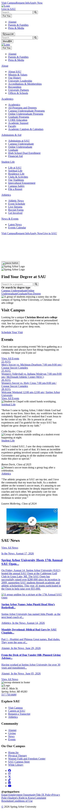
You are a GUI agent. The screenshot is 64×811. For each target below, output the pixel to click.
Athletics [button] (6, 194)
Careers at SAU (16, 710)
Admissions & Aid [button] (11, 134)
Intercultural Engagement (21, 183)
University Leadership (20, 80)
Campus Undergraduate (21, 143)
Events (12, 739)
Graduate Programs (18, 116)
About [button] (4, 65)
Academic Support (18, 123)
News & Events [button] (9, 218)
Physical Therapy (17, 755)
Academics (14, 104)
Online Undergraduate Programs (25, 113)
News (11, 736)
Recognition (14, 86)
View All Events (10, 358)
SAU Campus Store (19, 761)
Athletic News (16, 200)
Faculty (12, 126)
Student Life (8, 440)
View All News (9, 547)
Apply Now (36, 2)
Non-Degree (34, 293)
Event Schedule (16, 203)
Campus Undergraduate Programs (26, 110)
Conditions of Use (23, 800)
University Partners (18, 90)
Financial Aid (15, 156)
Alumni (12, 21)
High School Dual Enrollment (24, 153)
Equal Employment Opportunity (18, 794)
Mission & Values (17, 74)
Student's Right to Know (21, 797)
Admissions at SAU (19, 140)
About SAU (14, 71)
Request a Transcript (19, 713)
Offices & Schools (18, 93)
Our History (14, 77)
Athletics (6, 473)
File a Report (15, 189)
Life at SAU (15, 167)
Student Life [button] (8, 161)
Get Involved (15, 212)
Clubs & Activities (18, 176)
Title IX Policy (44, 794)
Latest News (15, 224)
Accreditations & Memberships (25, 83)
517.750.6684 (8, 694)
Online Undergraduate (20, 146)
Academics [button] (7, 98)
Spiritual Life (15, 170)
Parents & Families (18, 24)
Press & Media (16, 28)
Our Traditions (16, 179)
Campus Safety (16, 186)
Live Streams (15, 206)
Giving (12, 733)
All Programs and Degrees (22, 107)
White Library (15, 764)
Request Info (23, 2)
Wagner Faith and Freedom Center (26, 758)
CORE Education (17, 120)
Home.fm (13, 752)
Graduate (13, 149)
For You (6, 16)
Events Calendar (17, 227)
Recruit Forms (16, 209)
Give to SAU (8, 8)
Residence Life (16, 173)
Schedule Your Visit (12, 332)
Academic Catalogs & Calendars (25, 129)
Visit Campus (8, 2)
